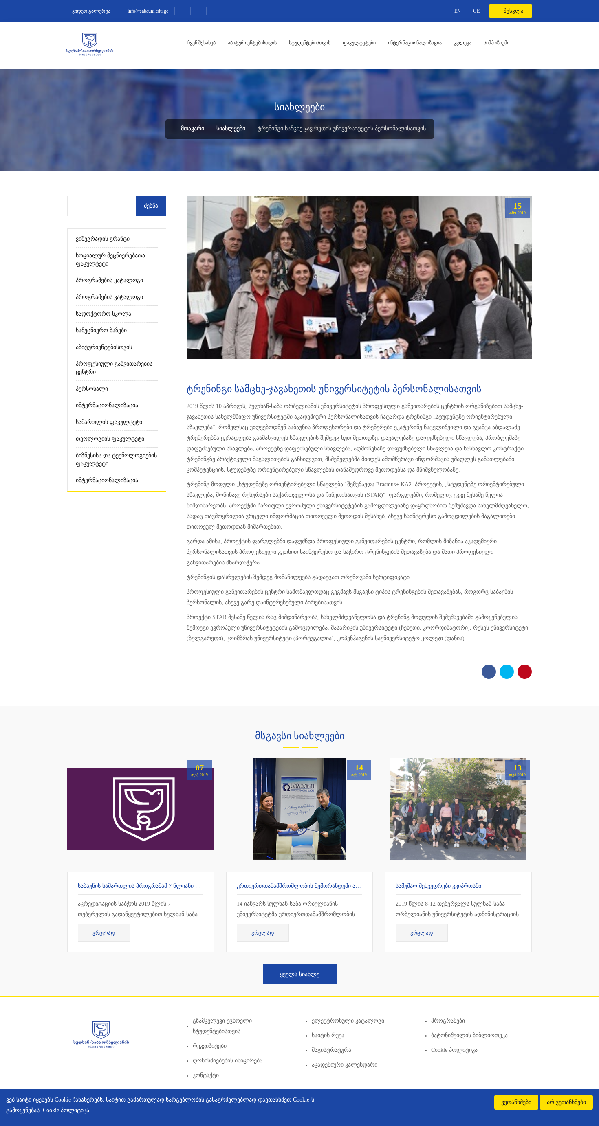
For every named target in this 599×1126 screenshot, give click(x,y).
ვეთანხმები (516, 1102)
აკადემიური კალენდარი (344, 1065)
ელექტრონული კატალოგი (348, 1021)
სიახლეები (230, 128)
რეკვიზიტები (210, 1046)
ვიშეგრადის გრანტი (103, 239)
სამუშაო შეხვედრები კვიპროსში (438, 886)
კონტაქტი (206, 1075)
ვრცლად (103, 933)
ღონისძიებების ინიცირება (227, 1061)
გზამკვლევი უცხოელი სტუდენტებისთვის (222, 1026)
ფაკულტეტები (359, 43)
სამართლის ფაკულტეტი (109, 422)
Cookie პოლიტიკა (454, 1050)
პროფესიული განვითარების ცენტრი (114, 368)
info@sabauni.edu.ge (147, 11)
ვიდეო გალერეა (90, 11)
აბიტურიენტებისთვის (252, 43)
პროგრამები (448, 1021)
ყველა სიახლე (299, 974)
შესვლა (513, 11)
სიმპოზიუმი (496, 43)
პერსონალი (92, 389)
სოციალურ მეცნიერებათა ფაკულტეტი (110, 259)
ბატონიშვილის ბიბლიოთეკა (469, 1035)
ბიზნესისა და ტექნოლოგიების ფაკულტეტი (116, 459)
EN (457, 11)
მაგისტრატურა (331, 1050)
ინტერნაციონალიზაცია (415, 43)
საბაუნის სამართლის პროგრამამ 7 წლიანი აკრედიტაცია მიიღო (164, 886)
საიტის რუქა (328, 1035)
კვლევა (462, 43)
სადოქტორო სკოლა (103, 314)
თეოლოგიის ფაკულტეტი (110, 439)
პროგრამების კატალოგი (109, 280)
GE (476, 11)
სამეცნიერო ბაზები (101, 330)
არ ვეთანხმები (566, 1102)
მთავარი (191, 128)
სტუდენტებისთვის (309, 43)
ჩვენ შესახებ (201, 43)
